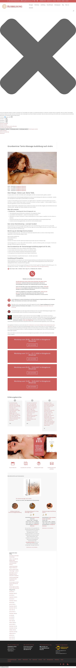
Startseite (31, 7)
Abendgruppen (57, 4)
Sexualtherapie (50, 4)
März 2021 (11, 609)
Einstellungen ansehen (14, 129)
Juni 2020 (11, 617)
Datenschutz (25, 659)
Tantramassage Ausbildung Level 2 (49, 512)
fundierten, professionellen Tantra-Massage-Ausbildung (37, 266)
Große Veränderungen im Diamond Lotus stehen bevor (13, 579)
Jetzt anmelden (32, 345)
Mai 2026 (11, 591)
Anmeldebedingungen (12, 659)
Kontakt (40, 659)
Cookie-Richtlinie (3, 130)
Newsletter (57, 659)
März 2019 (11, 638)
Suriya (50, 517)
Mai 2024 (11, 598)
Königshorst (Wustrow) (21, 186)
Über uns (67, 4)
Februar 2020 (12, 622)
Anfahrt (19, 659)
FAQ (30, 659)
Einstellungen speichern (24, 129)
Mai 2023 (11, 602)
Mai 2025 (11, 595)
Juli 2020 (11, 615)
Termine (9, 661)
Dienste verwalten (3, 124)
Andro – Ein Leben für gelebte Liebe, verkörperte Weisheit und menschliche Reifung (13, 561)
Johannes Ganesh (35, 517)
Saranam (54, 517)
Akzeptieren (2, 129)
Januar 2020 (11, 624)
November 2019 (12, 628)
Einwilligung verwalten (4, 666)
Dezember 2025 (12, 593)
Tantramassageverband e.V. (61, 653)
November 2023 (12, 600)
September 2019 (12, 631)
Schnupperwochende (30, 542)
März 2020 (11, 620)
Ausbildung (43, 4)
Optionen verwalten (4, 123)
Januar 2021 (11, 611)
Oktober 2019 (12, 629)
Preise (62, 659)
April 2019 (11, 637)
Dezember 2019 (12, 626)
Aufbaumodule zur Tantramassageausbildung (14, 512)
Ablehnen (7, 129)
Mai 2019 (11, 635)
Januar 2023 (11, 604)
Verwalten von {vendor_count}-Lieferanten (8, 126)
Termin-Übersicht (12, 467)
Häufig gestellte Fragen (38, 467)
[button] (38, 56)
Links (44, 659)
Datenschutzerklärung (4, 131)
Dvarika (49, 518)
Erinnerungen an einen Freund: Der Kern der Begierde (14, 583)
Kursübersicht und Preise (26, 467)
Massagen (31, 4)
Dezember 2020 (12, 613)
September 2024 (12, 597)
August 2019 (11, 633)
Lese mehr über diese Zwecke (6, 127)
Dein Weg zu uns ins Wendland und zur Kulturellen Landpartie (13, 574)
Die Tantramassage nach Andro (23, 498)
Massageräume (50, 659)
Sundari (43, 518)
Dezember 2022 (12, 606)
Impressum (2, 133)
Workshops (37, 4)
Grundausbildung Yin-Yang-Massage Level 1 (32, 512)
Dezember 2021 (12, 608)
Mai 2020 (11, 618)
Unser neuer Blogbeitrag (28, 320)
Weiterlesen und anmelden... (32, 547)
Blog (63, 4)
